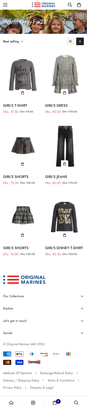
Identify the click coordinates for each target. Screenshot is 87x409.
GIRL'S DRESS (56, 105)
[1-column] (70, 41)
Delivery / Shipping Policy (21, 380)
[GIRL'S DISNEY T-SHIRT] (64, 217)
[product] (11, 402)
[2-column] (80, 41)
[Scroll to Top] (79, 387)
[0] (79, 5)
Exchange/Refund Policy (56, 373)
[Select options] (22, 92)
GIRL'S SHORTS (16, 176)
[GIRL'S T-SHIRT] (22, 74)
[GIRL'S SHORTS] (22, 146)
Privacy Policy (12, 387)
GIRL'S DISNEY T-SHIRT (64, 247)
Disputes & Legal (41, 387)
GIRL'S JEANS (56, 176)
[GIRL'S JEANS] (64, 146)
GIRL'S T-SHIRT (15, 105)
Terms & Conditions (61, 380)
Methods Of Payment (17, 373)
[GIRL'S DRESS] (64, 74)
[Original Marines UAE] (43, 4)
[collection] (33, 403)
